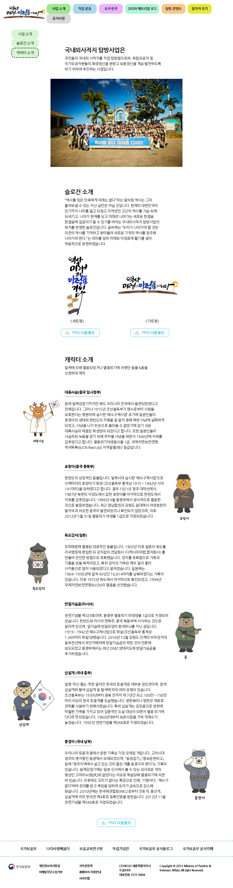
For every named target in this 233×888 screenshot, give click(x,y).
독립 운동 (84, 8)
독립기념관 (120, 849)
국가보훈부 (28, 849)
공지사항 (58, 18)
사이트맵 (84, 878)
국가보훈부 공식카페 (197, 849)
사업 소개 (58, 8)
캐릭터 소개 (25, 53)
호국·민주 (111, 8)
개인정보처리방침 (49, 866)
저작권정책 (85, 866)
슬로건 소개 (25, 43)
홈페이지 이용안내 (90, 872)
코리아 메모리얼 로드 (142, 8)
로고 (24, 14)
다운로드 (83, 333)
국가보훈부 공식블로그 (156, 849)
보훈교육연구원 (91, 849)
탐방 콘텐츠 (173, 8)
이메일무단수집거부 (51, 872)
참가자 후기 (200, 8)
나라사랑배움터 (58, 849)
